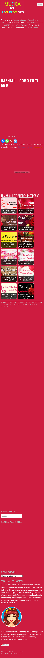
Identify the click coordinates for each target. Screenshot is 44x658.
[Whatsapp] (7, 141)
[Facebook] (3, 141)
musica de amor (17, 304)
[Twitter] (15, 141)
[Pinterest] (11, 141)
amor (16, 303)
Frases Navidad (32, 22)
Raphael (4, 303)
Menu (40, 4)
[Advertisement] (22, 54)
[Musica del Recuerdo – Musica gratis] (12, 13)
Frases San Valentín (19, 25)
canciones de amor (28, 303)
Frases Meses (32, 28)
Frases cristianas (19, 20)
